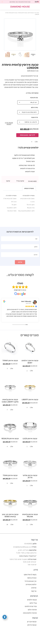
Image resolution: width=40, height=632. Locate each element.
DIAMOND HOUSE (20, 6)
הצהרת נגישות (31, 578)
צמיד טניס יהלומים (31, 606)
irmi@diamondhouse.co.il (22, 547)
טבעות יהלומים (32, 600)
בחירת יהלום (34, 107)
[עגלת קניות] (3, 7)
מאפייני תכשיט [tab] (29, 188)
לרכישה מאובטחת (27, 135)
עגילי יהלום (33, 603)
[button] (37, 7)
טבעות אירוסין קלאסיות (22, 12)
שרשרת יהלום (32, 609)
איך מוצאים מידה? (30, 581)
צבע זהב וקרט (34, 97)
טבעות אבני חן (31, 621)
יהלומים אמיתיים (31, 584)
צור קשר (33, 591)
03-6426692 (28, 543)
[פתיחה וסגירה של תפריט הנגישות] (4, 617)
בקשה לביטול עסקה (30, 574)
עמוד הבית (36, 12)
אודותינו (33, 588)
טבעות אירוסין (31, 12)
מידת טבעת (34, 117)
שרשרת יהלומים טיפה (30, 613)
